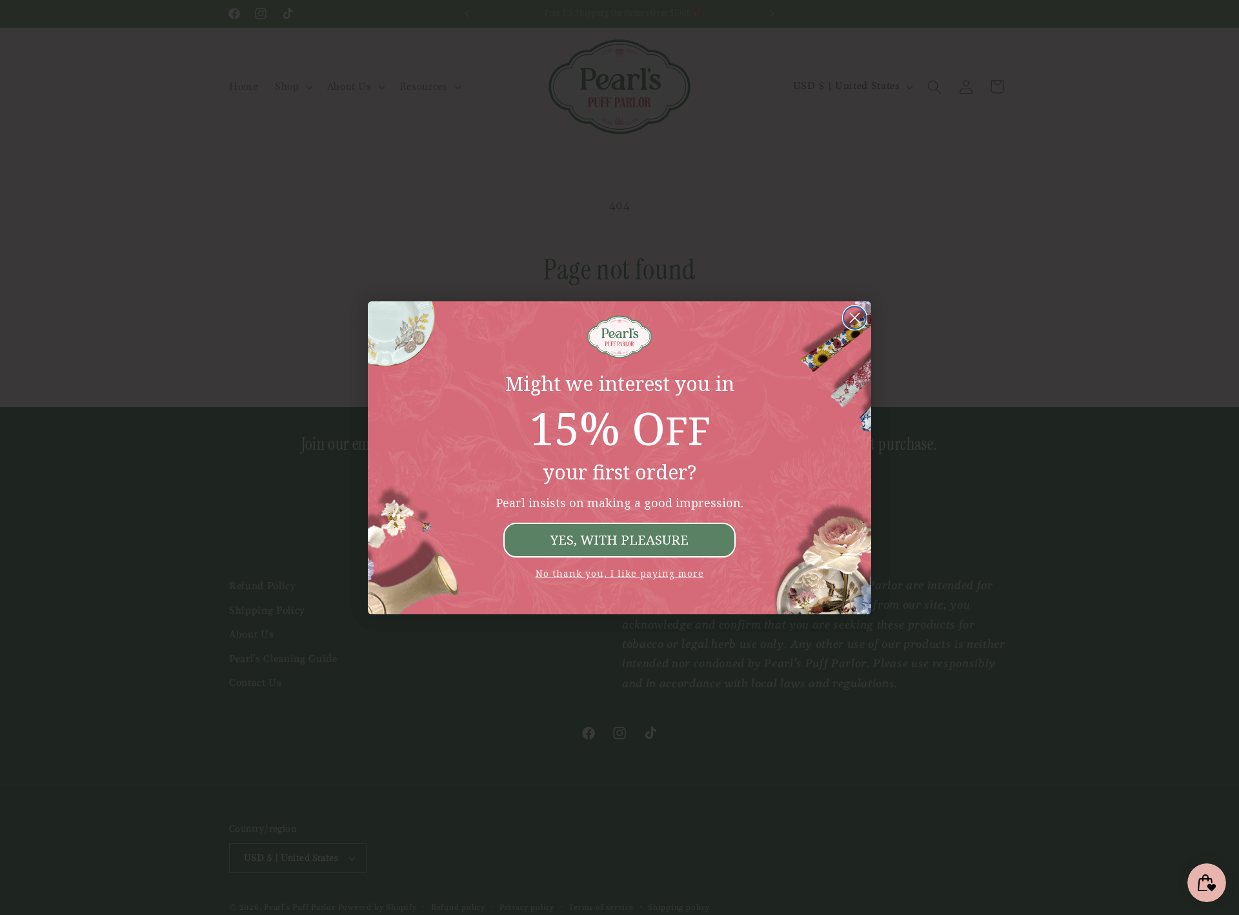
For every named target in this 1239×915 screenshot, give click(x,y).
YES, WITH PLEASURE (619, 539)
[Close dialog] (854, 318)
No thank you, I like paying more (620, 573)
